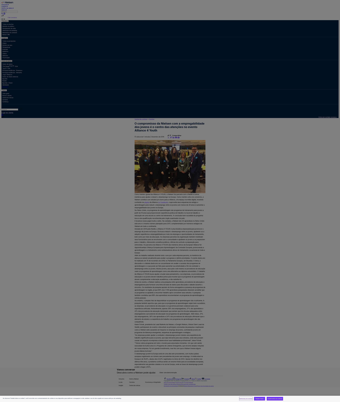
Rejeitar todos (260, 398)
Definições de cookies (245, 398)
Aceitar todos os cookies (275, 398)
